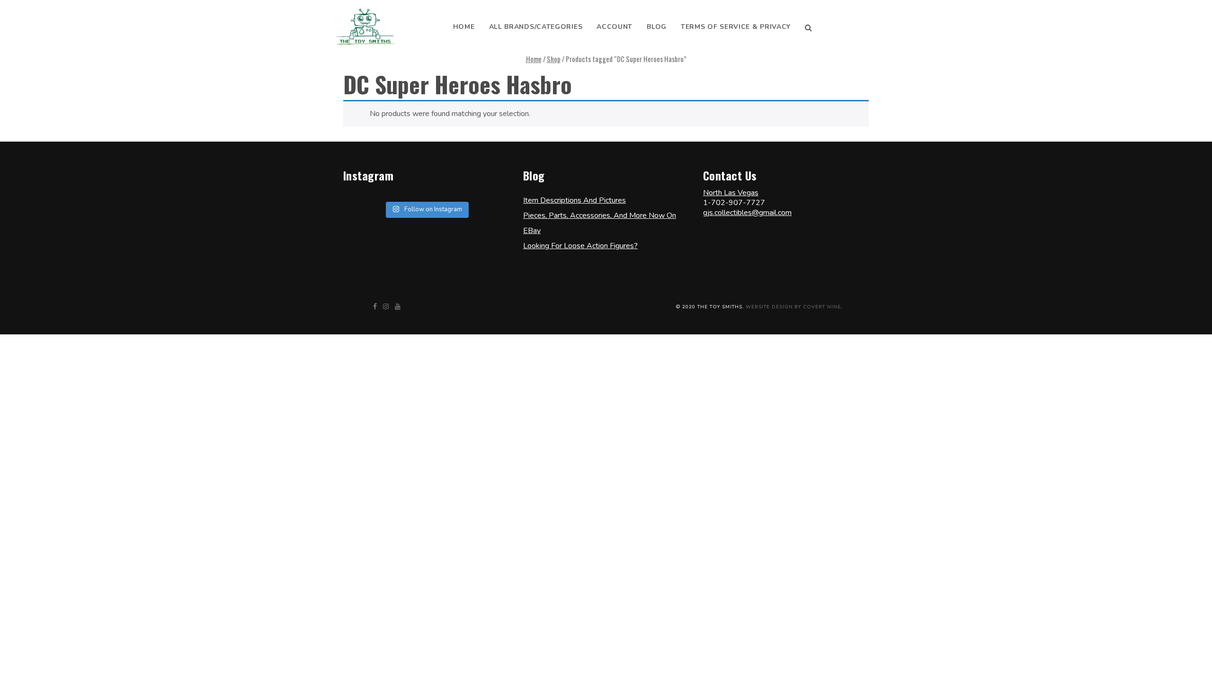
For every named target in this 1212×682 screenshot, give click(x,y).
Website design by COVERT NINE (793, 307)
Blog (657, 26)
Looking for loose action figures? (580, 246)
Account (615, 26)
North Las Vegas (730, 193)
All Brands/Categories (536, 26)
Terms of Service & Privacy (736, 26)
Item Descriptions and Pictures (574, 200)
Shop (554, 59)
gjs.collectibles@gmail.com (747, 212)
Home (464, 26)
